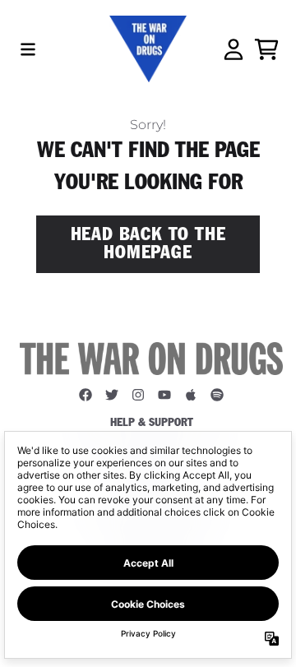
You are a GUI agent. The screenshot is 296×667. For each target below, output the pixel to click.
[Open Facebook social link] (85, 394)
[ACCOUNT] (233, 49)
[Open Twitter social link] (111, 394)
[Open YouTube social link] (164, 394)
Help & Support (151, 423)
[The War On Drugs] (147, 49)
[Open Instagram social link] (138, 394)
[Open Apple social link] (190, 394)
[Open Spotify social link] (217, 394)
